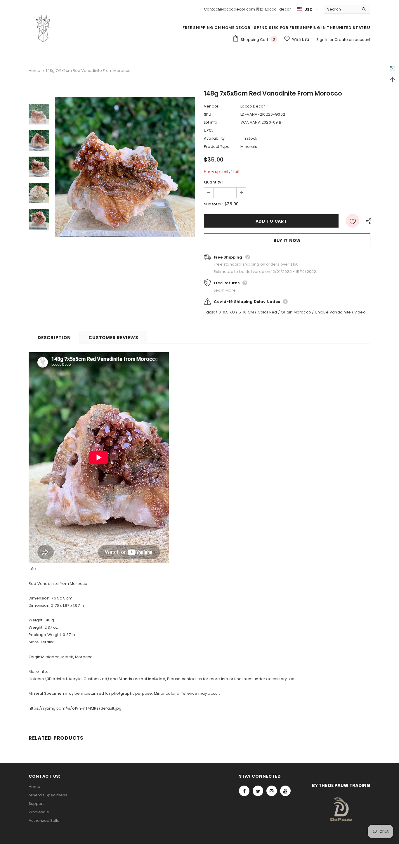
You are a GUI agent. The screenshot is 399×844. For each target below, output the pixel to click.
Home (34, 70)
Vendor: (211, 106)
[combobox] (340, 9)
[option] (125, 167)
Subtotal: (213, 204)
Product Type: (217, 146)
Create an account (352, 39)
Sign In (322, 39)
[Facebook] (244, 791)
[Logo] (43, 28)
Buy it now (287, 240)
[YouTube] (285, 791)
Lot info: (211, 122)
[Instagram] (271, 791)
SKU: (208, 114)
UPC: (208, 130)
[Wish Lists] (352, 221)
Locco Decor (252, 106)
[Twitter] (258, 791)
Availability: (215, 138)
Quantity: (213, 182)
